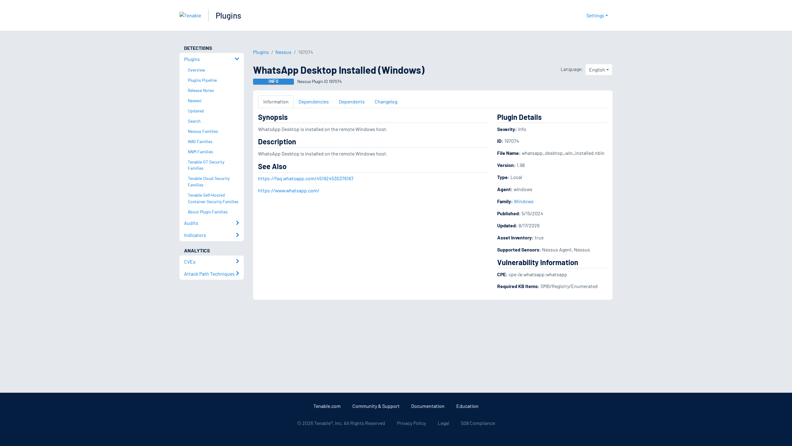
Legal (443, 423)
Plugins (228, 15)
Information (276, 101)
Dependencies (314, 101)
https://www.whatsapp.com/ (288, 190)
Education (467, 406)
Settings (595, 15)
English (597, 69)
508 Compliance (478, 423)
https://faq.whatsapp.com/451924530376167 (306, 178)
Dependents (352, 101)
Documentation (428, 406)
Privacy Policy (411, 423)
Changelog (386, 101)
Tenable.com (327, 406)
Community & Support (376, 406)
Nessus (283, 52)
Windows (524, 201)
